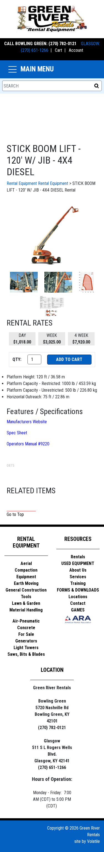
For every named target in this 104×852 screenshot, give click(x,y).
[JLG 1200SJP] (52, 234)
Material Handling (26, 610)
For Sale (26, 634)
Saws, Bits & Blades (26, 654)
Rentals (78, 556)
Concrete (26, 627)
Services (78, 576)
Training (78, 583)
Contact (77, 603)
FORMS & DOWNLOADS (78, 590)
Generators (26, 641)
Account (76, 50)
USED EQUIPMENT (77, 563)
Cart (58, 50)
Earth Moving (26, 583)
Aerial (26, 563)
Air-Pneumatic (26, 621)
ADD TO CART (69, 359)
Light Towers (26, 647)
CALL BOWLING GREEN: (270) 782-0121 (40, 43)
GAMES (78, 610)
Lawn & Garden (26, 603)
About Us (78, 570)
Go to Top (15, 514)
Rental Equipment (22, 183)
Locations (78, 596)
